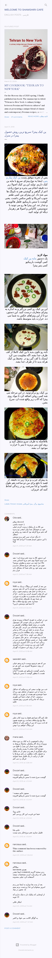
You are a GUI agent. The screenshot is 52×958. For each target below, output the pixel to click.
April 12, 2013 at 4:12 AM (22, 781)
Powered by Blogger (28, 945)
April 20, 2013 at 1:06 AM (23, 855)
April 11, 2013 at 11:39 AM (22, 706)
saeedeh (17, 659)
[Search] (46, 4)
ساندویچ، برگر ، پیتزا (37, 504)
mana (15, 737)
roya (15, 582)
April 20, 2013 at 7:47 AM (23, 922)
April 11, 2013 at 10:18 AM (22, 651)
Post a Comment (12, 928)
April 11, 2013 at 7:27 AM (22, 546)
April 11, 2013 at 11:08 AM (22, 677)
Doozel (16, 553)
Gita (15, 517)
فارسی (26, 15)
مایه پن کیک (30, 258)
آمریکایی (26, 504)
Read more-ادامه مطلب (38, 116)
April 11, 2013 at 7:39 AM (22, 574)
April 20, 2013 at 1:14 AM (22, 906)
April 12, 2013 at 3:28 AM (22, 763)
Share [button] (6, 117)
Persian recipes (16, 504)
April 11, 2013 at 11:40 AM (22, 729)
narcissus (17, 844)
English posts (12, 15)
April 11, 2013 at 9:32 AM (22, 608)
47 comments (16, 117)
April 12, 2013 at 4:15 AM (22, 836)
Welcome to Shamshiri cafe (23, 9)
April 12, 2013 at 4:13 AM (22, 818)
